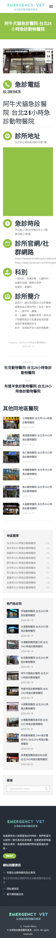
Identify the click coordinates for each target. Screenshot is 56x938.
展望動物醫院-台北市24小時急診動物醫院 (37, 437)
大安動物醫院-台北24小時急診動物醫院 (34, 628)
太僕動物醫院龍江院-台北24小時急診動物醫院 (34, 644)
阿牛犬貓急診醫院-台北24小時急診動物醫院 (34, 675)
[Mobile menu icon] (51, 6)
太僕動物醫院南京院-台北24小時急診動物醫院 (34, 722)
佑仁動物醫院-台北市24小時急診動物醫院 (37, 454)
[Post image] (11, 423)
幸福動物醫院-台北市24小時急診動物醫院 (37, 472)
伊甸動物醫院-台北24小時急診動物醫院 (34, 613)
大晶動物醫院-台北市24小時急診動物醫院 (37, 506)
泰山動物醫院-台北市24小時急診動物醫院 (37, 489)
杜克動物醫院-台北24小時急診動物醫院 (34, 660)
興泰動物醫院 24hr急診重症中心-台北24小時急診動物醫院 (34, 739)
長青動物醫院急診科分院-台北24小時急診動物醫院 (34, 757)
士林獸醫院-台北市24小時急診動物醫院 (37, 420)
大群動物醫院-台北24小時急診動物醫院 (34, 706)
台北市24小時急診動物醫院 (17, 52)
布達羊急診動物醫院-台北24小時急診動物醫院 (34, 691)
